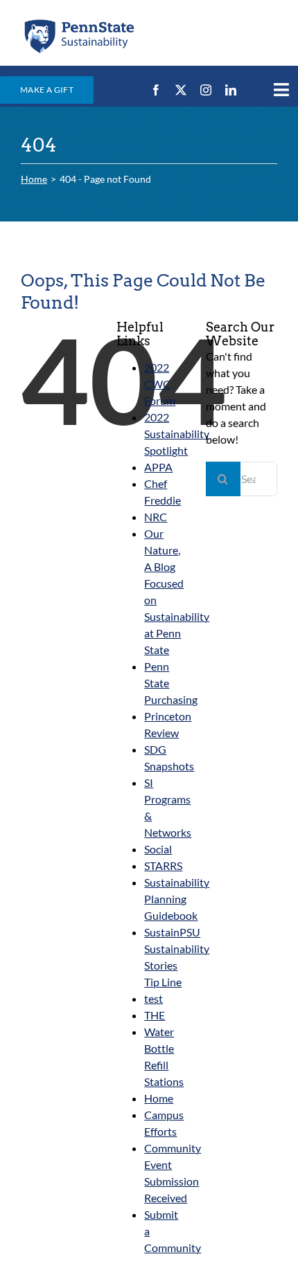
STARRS (163, 865)
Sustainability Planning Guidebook (176, 899)
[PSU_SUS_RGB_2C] (78, 22)
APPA (158, 466)
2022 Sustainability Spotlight (176, 433)
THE (154, 1015)
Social (158, 848)
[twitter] (180, 90)
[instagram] (205, 90)
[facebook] (155, 90)
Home (158, 1098)
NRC (155, 516)
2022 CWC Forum (159, 384)
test (153, 998)
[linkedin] (230, 90)
